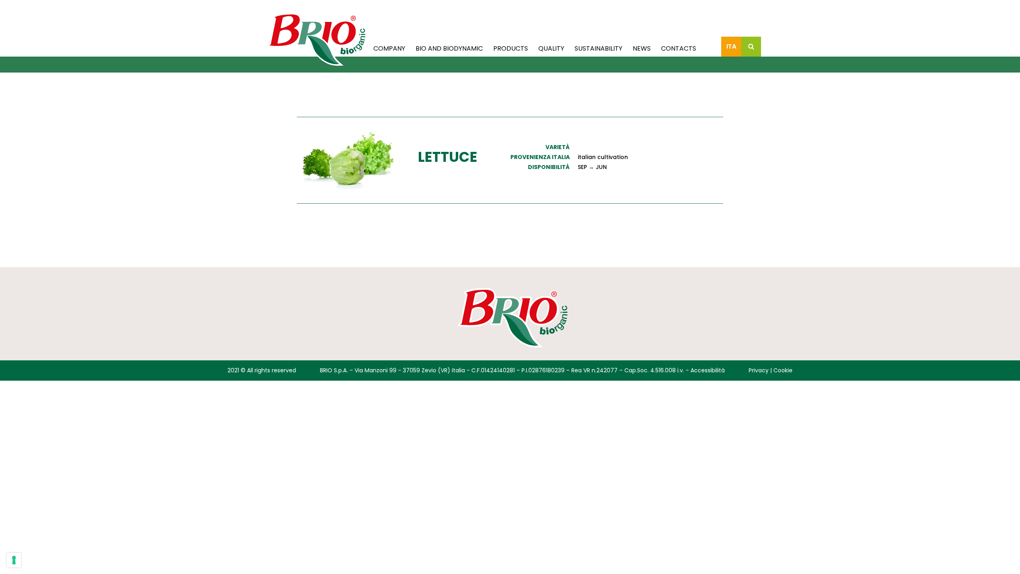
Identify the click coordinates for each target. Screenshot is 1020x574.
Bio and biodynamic (449, 48)
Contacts (678, 48)
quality (551, 48)
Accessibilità (707, 370)
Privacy (759, 370)
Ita (731, 46)
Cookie (782, 370)
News (642, 48)
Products (510, 48)
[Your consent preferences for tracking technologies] (14, 560)
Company (389, 48)
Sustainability (598, 48)
